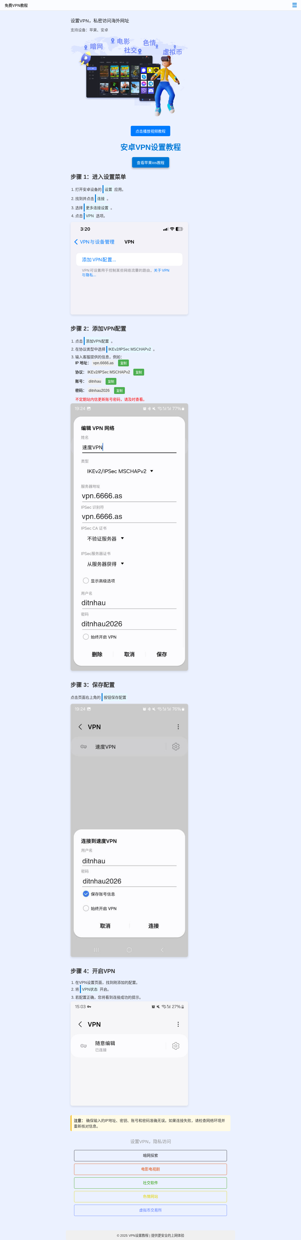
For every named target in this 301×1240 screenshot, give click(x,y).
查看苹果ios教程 (150, 162)
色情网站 (150, 1197)
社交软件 (150, 1183)
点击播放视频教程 (150, 131)
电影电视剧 (150, 1169)
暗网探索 (150, 1156)
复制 (123, 363)
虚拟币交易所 (150, 1210)
